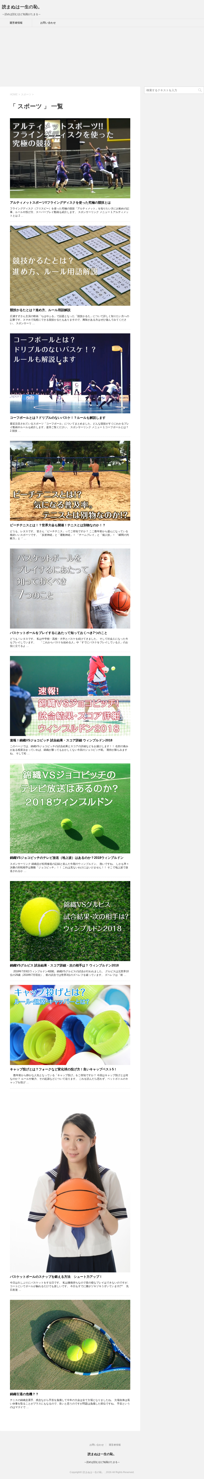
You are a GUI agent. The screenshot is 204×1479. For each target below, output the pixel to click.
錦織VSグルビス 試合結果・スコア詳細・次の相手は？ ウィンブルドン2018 (64, 965)
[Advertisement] (102, 57)
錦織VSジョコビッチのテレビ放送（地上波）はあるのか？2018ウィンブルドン (67, 857)
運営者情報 (16, 22)
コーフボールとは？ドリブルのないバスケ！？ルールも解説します (58, 417)
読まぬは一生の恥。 (22, 6)
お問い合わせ (48, 22)
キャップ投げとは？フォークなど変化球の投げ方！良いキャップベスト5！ (63, 1069)
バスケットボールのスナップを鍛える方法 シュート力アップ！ (56, 1276)
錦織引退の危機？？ (24, 1394)
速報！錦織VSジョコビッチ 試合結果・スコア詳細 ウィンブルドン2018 (61, 740)
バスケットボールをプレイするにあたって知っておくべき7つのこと (58, 633)
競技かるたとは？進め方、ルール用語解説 (40, 310)
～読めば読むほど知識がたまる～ (102, 1462)
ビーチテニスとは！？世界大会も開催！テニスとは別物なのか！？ (58, 525)
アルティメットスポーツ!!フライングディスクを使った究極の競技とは (60, 202)
